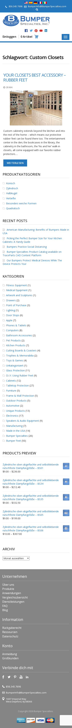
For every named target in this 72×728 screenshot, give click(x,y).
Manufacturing (14, 425)
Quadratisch (13, 208)
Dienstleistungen (13, 602)
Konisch (10, 183)
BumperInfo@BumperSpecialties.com (47, 6)
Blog (5, 610)
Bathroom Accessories (19, 335)
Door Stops (12, 315)
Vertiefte (11, 198)
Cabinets (11, 380)
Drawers (11, 300)
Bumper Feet (13, 440)
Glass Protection (15, 370)
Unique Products (15, 410)
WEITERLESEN (15, 163)
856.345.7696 (15, 6)
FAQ (5, 606)
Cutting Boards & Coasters (21, 350)
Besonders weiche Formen (21, 203)
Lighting (10, 310)
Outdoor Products (16, 400)
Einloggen (9, 37)
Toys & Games (14, 360)
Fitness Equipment (16, 285)
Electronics (12, 415)
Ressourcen (9, 632)
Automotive (12, 405)
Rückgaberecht (11, 628)
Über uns (8, 585)
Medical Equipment (17, 290)
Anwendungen (11, 593)
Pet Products (13, 340)
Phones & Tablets (16, 325)
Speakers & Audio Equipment (22, 420)
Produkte (8, 589)
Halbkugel (11, 193)
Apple (9, 320)
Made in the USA (15, 430)
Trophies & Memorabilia (20, 355)
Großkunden (10, 658)
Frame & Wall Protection (20, 395)
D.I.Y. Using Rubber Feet (19, 375)
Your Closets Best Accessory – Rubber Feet (34, 77)
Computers (12, 330)
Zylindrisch (12, 188)
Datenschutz (10, 636)
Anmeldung (9, 654)
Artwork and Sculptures (19, 295)
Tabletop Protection (17, 385)
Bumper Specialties (17, 435)
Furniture (11, 390)
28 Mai (9, 87)
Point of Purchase (16, 305)
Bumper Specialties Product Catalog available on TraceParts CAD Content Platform (32, 253)
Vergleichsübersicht (15, 597)
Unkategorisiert (14, 365)
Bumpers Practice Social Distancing (27, 246)
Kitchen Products (15, 345)
